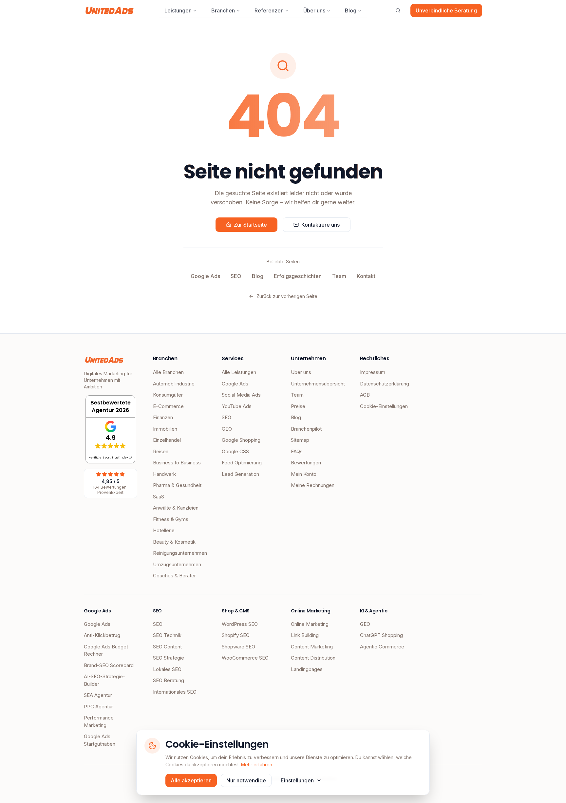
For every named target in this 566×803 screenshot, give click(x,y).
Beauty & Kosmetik (174, 542)
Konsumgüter (168, 395)
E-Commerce (168, 406)
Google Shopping (241, 440)
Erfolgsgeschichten (298, 276)
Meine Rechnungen (312, 485)
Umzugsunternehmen (177, 564)
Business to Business (177, 462)
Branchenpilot (306, 429)
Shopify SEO (236, 635)
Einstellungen (297, 780)
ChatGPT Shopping (381, 635)
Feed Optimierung (242, 462)
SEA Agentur (98, 695)
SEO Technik (167, 635)
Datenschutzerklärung (384, 384)
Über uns (314, 10)
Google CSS (235, 451)
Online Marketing (310, 624)
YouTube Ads (237, 406)
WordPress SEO (240, 624)
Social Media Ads (241, 395)
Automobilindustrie (174, 384)
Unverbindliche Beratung (446, 10)
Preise (298, 406)
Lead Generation (240, 474)
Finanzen (163, 417)
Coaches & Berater (174, 575)
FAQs (297, 451)
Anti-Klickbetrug (102, 635)
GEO (227, 429)
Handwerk (164, 474)
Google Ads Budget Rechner (106, 650)
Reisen (160, 451)
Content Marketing (312, 647)
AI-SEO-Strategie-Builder (104, 680)
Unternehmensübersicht (317, 384)
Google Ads (205, 276)
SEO (236, 276)
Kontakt (366, 276)
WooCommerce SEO (245, 658)
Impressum (372, 372)
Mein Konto (303, 474)
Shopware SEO (238, 647)
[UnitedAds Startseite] (109, 10)
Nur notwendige (246, 780)
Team (339, 276)
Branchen (223, 10)
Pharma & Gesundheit (177, 485)
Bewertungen (306, 462)
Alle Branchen (168, 372)
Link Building (305, 635)
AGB (365, 395)
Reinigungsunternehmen (179, 553)
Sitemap (300, 440)
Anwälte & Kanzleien (175, 508)
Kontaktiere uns (320, 224)
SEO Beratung (168, 680)
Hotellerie (164, 530)
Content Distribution (313, 658)
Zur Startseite (250, 224)
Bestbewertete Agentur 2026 (110, 406)
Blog (350, 10)
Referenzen (269, 10)
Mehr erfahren (256, 764)
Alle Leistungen (239, 372)
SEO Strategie (168, 658)
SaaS (158, 497)
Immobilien (165, 429)
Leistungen (178, 10)
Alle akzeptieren (191, 780)
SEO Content (167, 647)
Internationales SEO (175, 692)
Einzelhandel (167, 440)
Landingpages (307, 669)
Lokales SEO (167, 669)
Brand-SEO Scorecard (109, 665)
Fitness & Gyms (170, 519)
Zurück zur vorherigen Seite (286, 296)
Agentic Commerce (382, 647)
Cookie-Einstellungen (384, 406)
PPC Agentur (98, 706)
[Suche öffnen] (398, 10)
